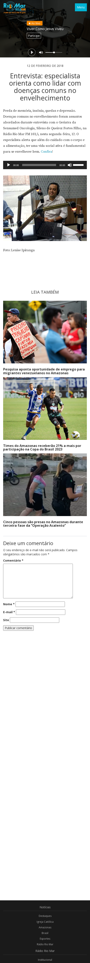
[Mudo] (70, 165)
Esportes (45, 938)
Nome (9, 604)
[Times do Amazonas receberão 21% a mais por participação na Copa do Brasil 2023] (45, 408)
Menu (81, 7)
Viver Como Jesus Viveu (45, 29)
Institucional (45, 960)
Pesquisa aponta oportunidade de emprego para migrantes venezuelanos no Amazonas (44, 371)
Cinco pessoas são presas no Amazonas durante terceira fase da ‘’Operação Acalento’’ (43, 524)
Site (6, 620)
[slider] (79, 164)
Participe (34, 36)
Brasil (45, 933)
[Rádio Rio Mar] (14, 7)
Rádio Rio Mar (45, 944)
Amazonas (45, 927)
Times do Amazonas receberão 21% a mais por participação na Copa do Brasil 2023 (42, 447)
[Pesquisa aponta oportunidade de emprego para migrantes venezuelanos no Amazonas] (45, 332)
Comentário (13, 560)
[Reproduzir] (8, 165)
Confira (46, 152)
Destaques (45, 916)
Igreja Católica (45, 922)
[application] (45, 165)
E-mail (9, 612)
